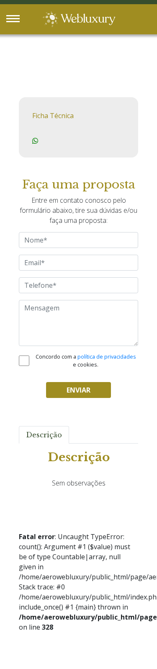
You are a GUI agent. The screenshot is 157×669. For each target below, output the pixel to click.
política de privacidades (106, 356)
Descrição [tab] (44, 435)
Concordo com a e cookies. (86, 360)
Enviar (78, 390)
